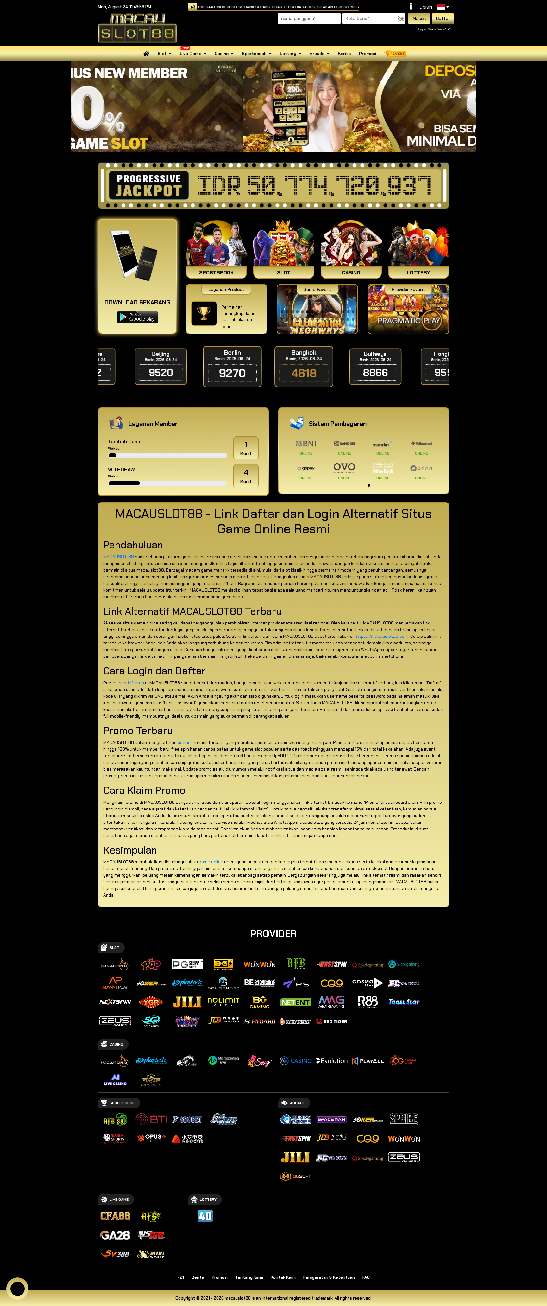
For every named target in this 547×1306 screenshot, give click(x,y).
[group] (408, 309)
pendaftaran (131, 683)
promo (184, 742)
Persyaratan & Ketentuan (329, 1277)
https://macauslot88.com (381, 636)
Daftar (443, 18)
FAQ (366, 1277)
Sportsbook (254, 53)
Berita (344, 53)
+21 (180, 1277)
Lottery (288, 53)
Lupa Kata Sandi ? (433, 29)
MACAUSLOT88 (118, 557)
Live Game (190, 53)
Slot (162, 53)
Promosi (367, 53)
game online (211, 862)
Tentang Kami (249, 1277)
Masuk (419, 18)
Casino (222, 53)
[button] (468, 107)
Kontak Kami (283, 1277)
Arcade (317, 53)
